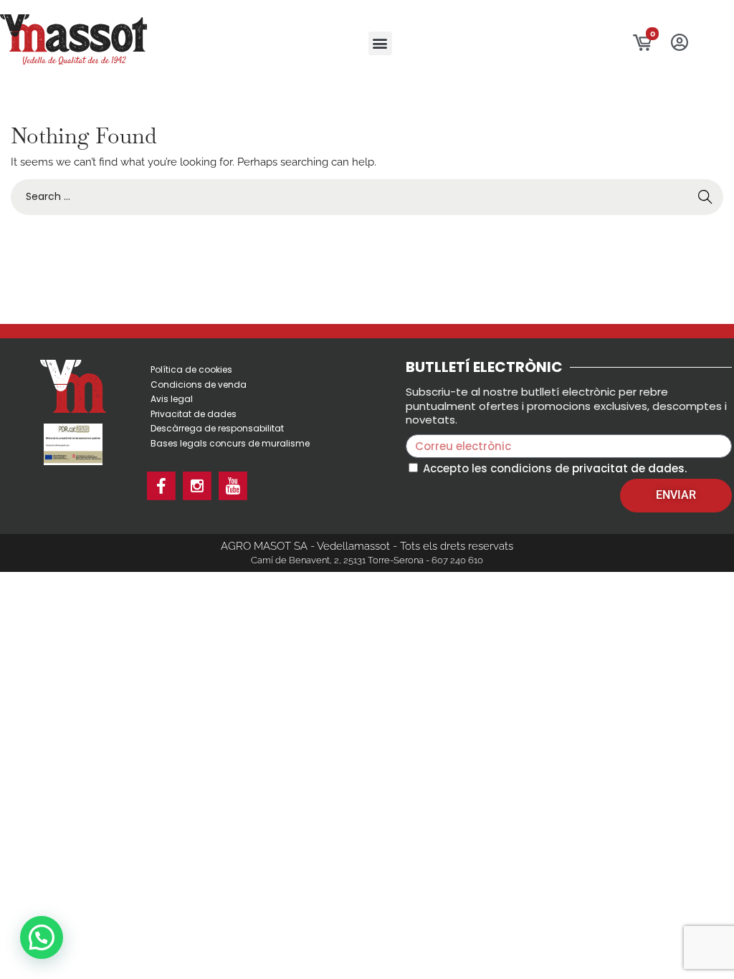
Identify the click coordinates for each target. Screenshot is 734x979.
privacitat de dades (628, 468)
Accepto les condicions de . (555, 468)
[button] (380, 43)
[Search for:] (367, 196)
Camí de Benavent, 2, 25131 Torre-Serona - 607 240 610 (367, 560)
